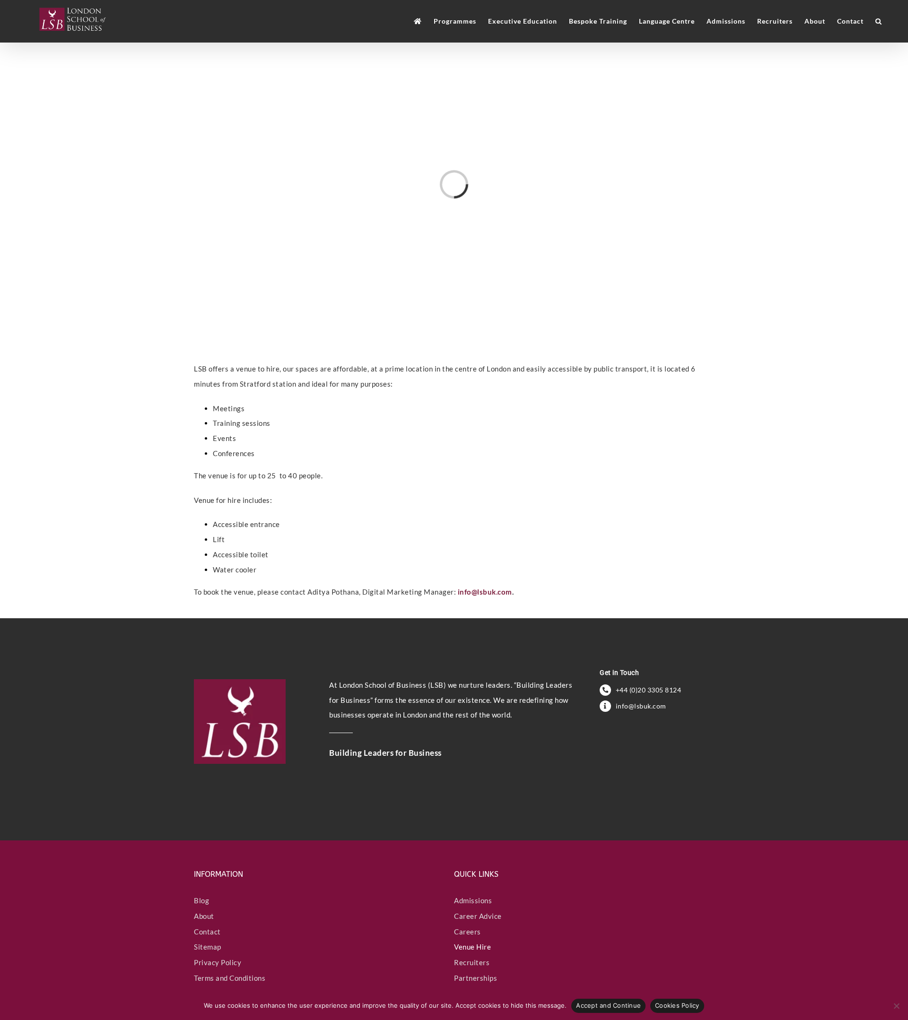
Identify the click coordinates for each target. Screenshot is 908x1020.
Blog (201, 900)
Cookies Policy (677, 1005)
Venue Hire (472, 946)
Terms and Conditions (229, 978)
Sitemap (207, 946)
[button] (878, 21)
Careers (467, 931)
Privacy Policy (217, 962)
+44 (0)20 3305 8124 (648, 690)
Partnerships (475, 978)
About (204, 916)
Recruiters (471, 962)
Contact (207, 931)
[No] (896, 1006)
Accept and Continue (608, 1005)
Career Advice (478, 916)
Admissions (473, 900)
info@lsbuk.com (485, 592)
